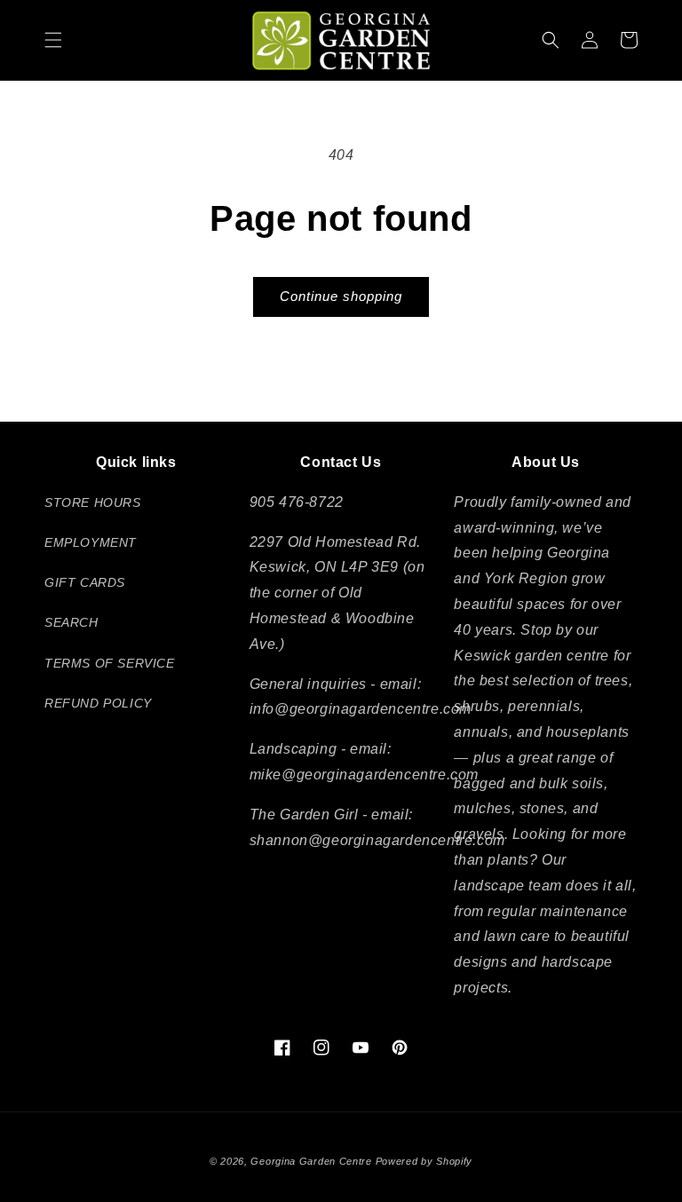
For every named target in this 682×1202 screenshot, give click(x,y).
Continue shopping (341, 296)
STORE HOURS (92, 502)
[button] (53, 39)
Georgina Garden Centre (310, 1161)
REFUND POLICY (98, 703)
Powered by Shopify (424, 1161)
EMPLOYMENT (90, 542)
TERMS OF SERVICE (109, 663)
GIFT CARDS (84, 582)
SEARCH (71, 622)
